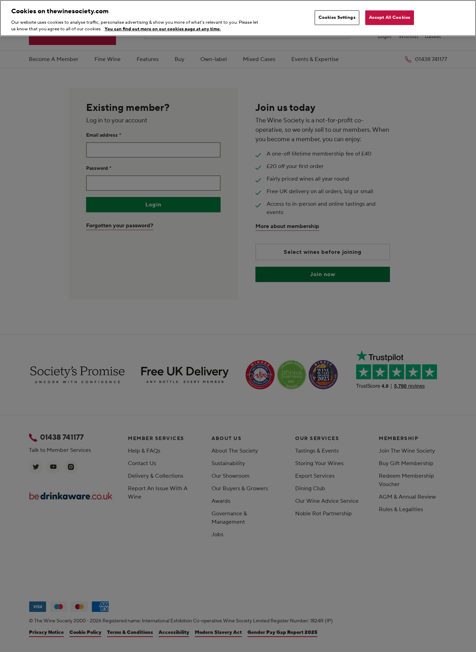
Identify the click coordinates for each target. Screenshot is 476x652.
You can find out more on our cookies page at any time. (163, 29)
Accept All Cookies (389, 17)
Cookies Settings (336, 17)
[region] (238, 18)
